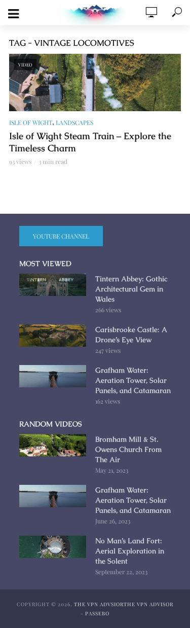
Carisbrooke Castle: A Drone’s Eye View (131, 334)
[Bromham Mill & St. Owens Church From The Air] (52, 445)
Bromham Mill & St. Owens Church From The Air (128, 449)
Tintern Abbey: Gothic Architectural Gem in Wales (131, 289)
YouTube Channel (61, 236)
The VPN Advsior (99, 604)
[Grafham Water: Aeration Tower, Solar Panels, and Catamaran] (52, 376)
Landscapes (74, 122)
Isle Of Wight (30, 122)
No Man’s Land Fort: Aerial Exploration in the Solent (129, 551)
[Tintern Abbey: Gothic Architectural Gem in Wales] (52, 285)
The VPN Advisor (148, 604)
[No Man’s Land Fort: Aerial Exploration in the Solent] (52, 547)
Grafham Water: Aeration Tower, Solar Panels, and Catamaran (133, 380)
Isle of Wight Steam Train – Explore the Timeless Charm (90, 142)
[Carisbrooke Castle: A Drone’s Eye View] (52, 335)
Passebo (97, 613)
